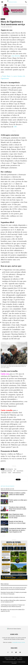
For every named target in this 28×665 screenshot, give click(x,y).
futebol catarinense (17, 472)
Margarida (3, 19)
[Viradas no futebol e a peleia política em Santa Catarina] (4, 494)
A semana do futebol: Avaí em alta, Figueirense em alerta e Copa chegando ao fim (17, 530)
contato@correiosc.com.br (18, 642)
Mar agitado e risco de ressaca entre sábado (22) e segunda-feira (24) (13, 610)
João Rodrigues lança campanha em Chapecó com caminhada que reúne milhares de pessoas (13, 605)
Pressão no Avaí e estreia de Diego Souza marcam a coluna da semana (17, 508)
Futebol (9, 472)
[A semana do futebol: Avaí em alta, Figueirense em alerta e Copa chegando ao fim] (4, 530)
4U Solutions (19, 659)
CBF (15, 126)
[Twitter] (16, 652)
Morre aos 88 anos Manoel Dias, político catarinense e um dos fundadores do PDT (13, 601)
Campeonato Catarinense (6, 470)
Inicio (2, 16)
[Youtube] (20, 652)
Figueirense (3, 472)
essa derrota (15, 55)
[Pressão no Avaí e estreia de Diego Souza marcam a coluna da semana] (4, 508)
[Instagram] (12, 652)
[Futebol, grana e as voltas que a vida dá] (4, 501)
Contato (20, 657)
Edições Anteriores (9, 657)
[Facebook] (7, 652)
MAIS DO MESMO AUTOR (7, 489)
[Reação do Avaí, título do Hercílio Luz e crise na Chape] (4, 523)
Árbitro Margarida (9, 469)
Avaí (15, 469)
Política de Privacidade (10, 659)
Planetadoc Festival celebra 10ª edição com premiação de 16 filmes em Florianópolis (14, 593)
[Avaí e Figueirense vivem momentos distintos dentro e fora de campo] (4, 516)
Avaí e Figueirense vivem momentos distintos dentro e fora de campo (17, 515)
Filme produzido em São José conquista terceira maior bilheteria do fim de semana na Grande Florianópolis (13, 588)
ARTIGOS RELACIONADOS (7, 486)
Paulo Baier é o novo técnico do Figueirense (13, 77)
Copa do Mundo (20, 470)
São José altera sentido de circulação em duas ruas (13, 597)
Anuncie (15, 657)
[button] (26, 2)
